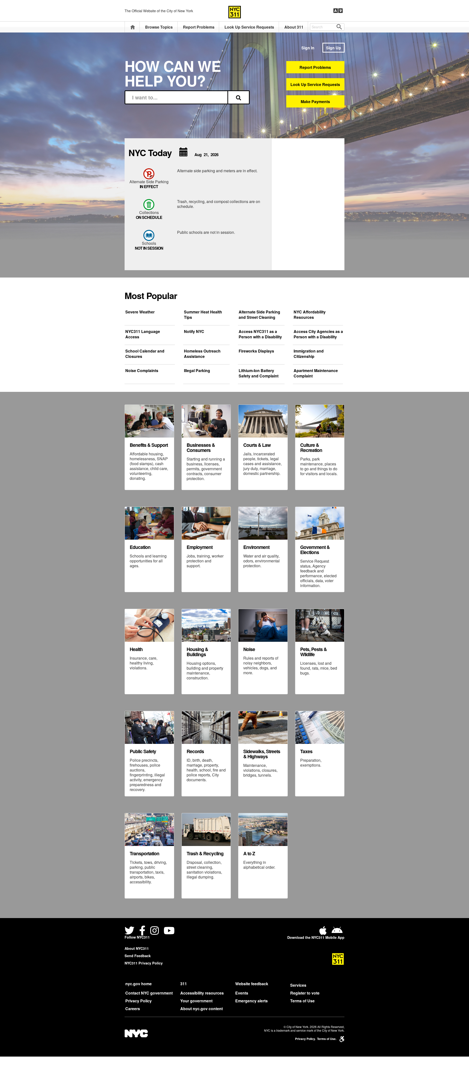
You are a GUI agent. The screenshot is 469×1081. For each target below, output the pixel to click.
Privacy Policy (138, 1001)
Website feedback (251, 983)
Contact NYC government (149, 993)
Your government (196, 1001)
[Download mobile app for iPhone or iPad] (324, 932)
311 (183, 983)
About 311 (293, 27)
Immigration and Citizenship (309, 353)
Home (132, 26)
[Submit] (238, 97)
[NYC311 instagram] (154, 931)
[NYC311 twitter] (130, 931)
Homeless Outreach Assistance (202, 353)
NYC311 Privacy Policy (144, 963)
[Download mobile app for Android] (337, 932)
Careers (132, 1008)
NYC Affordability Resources (310, 314)
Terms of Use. (326, 1039)
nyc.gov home (138, 983)
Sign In (307, 48)
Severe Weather (140, 312)
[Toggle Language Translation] (338, 10)
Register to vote (305, 993)
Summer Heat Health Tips (203, 314)
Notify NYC (194, 331)
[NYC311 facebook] (142, 931)
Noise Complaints (141, 370)
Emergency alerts (251, 1001)
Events (241, 993)
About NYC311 (137, 948)
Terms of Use (302, 1001)
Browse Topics (159, 27)
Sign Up (333, 48)
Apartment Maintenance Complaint (316, 373)
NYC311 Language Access (142, 334)
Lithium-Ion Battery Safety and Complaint (258, 373)
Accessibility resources (202, 993)
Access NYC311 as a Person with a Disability (260, 334)
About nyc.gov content (201, 1008)
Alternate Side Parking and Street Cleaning (259, 314)
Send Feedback (138, 955)
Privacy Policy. (305, 1039)
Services (298, 985)
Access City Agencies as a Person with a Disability (318, 334)
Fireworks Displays (256, 351)
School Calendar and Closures (144, 353)
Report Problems (198, 27)
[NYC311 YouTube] (169, 931)
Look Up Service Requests (249, 27)
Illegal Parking (197, 370)
